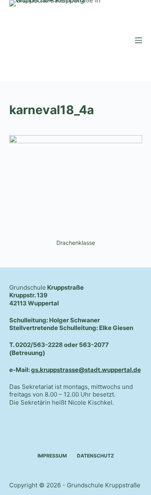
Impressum (52, 456)
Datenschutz (95, 456)
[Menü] (138, 40)
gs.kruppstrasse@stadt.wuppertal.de (86, 370)
